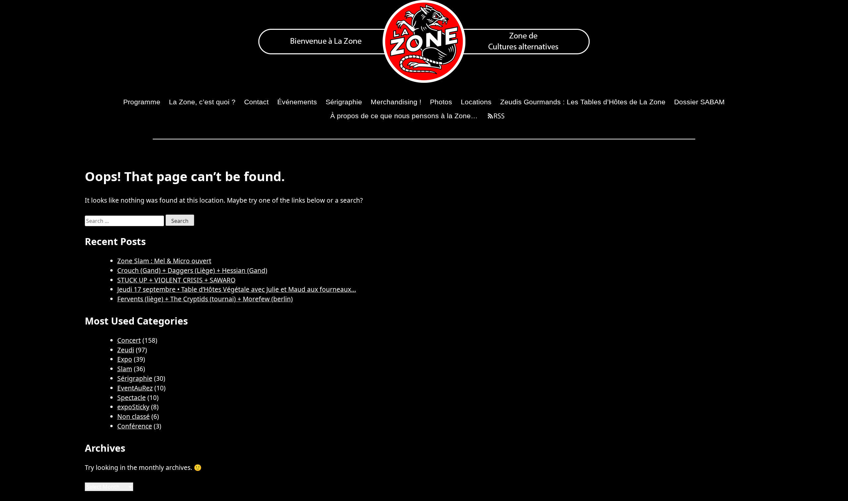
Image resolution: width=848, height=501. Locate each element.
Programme (141, 102)
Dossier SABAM (699, 102)
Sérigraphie (344, 102)
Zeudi (125, 349)
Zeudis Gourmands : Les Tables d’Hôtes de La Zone (582, 102)
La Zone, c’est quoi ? (202, 102)
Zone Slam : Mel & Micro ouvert (164, 260)
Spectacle (131, 397)
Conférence (134, 426)
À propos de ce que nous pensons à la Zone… (404, 116)
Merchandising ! (396, 102)
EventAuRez (135, 387)
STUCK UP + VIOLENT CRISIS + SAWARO (176, 280)
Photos (441, 102)
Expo (124, 359)
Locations (476, 102)
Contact (256, 102)
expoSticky (133, 406)
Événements (297, 102)
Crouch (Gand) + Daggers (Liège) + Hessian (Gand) (192, 270)
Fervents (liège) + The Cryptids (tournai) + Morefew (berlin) (205, 298)
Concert (129, 340)
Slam (124, 368)
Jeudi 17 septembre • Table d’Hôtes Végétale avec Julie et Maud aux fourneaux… (236, 289)
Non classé (133, 416)
